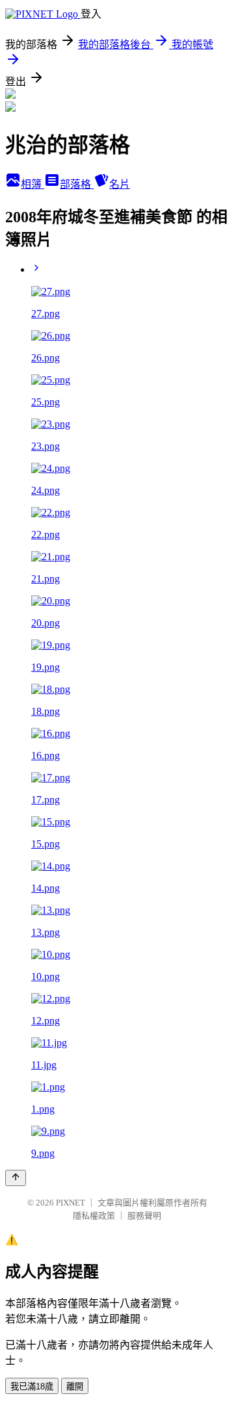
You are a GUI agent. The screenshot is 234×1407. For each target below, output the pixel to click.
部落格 (77, 184)
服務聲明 (144, 1215)
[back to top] (15, 1178)
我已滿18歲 (31, 1386)
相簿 (32, 184)
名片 (119, 184)
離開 (74, 1386)
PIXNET (70, 1202)
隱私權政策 (94, 1215)
